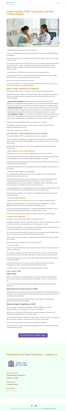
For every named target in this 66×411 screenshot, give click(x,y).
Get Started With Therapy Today (33, 335)
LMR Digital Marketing (49, 408)
